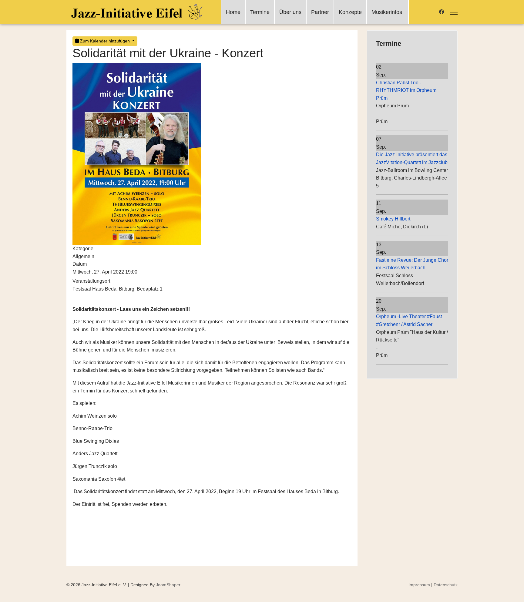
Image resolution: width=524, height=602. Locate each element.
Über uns (290, 12)
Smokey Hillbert (393, 218)
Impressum (419, 584)
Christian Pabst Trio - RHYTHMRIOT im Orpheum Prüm (406, 90)
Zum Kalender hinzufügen (105, 41)
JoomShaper (168, 584)
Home (233, 12)
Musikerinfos (386, 12)
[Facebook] (441, 12)
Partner (320, 12)
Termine (260, 12)
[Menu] (454, 12)
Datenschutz (446, 584)
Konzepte (350, 12)
